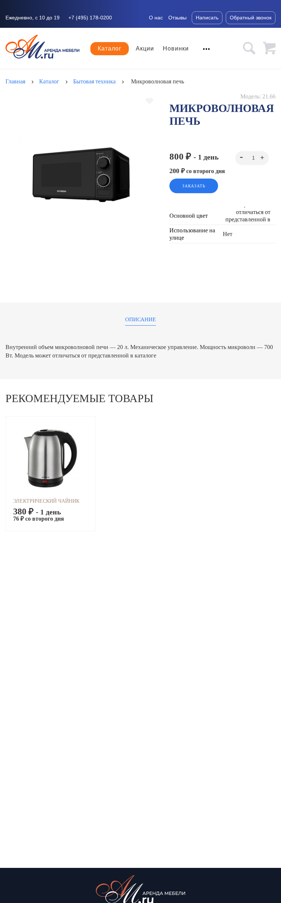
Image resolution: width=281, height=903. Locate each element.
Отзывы (177, 17)
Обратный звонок (250, 17)
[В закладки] (149, 101)
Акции (145, 48)
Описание (140, 319)
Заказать (193, 186)
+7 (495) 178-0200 (90, 17)
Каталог (109, 48)
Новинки (176, 48)
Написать (207, 17)
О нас (156, 17)
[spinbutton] (252, 158)
